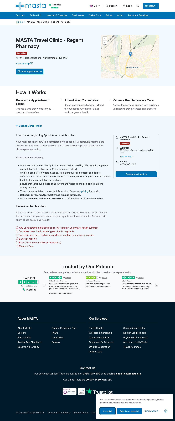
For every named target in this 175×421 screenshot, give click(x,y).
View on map (23, 63)
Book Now (150, 5)
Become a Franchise (138, 15)
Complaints (58, 337)
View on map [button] (126, 157)
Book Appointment (30, 71)
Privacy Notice (80, 412)
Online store (95, 351)
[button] (130, 54)
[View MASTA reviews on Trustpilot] (54, 5)
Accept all (107, 411)
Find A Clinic (36, 15)
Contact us (87, 368)
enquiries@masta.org (128, 373)
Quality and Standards (30, 342)
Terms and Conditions (58, 412)
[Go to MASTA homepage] (31, 6)
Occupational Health (134, 328)
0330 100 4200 (91, 373)
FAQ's (55, 332)
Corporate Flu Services (101, 342)
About (120, 15)
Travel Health (96, 328)
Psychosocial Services (135, 337)
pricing (84, 191)
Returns (56, 342)
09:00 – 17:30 (93, 379)
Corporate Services (99, 337)
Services (20, 15)
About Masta (24, 328)
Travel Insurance (132, 347)
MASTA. (40, 412)
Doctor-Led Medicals (134, 332)
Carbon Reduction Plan (64, 328)
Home (19, 21)
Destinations (78, 15)
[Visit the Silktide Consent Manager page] (166, 411)
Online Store (95, 15)
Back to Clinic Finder (30, 125)
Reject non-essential (129, 411)
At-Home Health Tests (135, 342)
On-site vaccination (99, 347)
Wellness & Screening (100, 332)
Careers (22, 332)
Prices (109, 15)
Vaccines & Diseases (57, 15)
